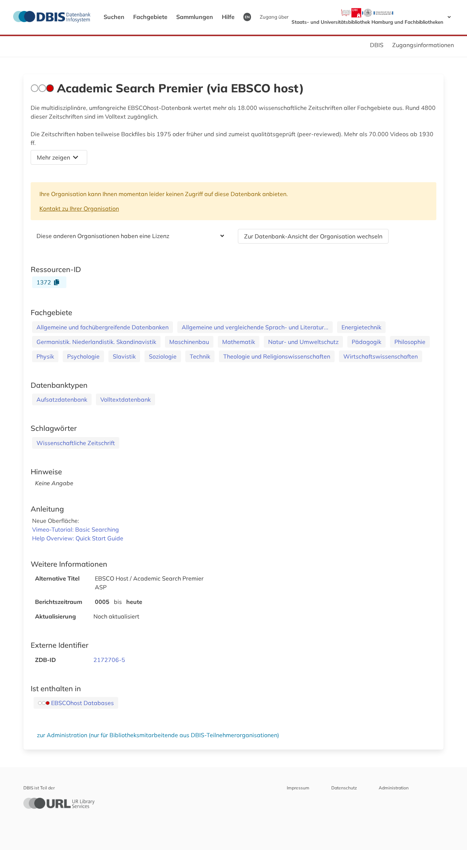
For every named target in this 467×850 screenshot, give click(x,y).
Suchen (114, 16)
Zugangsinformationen (423, 45)
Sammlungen (194, 16)
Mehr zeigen (53, 157)
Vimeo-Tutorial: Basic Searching (75, 529)
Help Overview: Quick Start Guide (77, 538)
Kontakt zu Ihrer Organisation (79, 208)
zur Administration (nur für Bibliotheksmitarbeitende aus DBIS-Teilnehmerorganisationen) (158, 735)
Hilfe (228, 16)
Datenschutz (344, 787)
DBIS (376, 45)
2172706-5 (109, 659)
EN (247, 17)
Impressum (298, 787)
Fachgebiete (150, 16)
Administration (394, 787)
